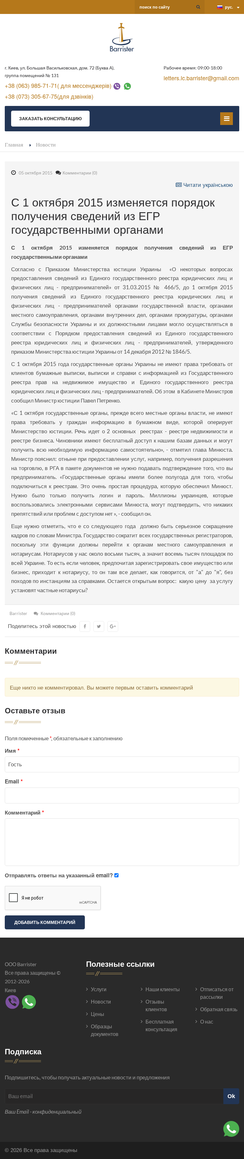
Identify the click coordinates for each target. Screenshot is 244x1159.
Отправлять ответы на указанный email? (59, 875)
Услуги (98, 989)
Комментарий (24, 812)
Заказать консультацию (50, 118)
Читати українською (207, 184)
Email (14, 781)
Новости (46, 144)
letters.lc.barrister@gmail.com (201, 78)
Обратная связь (218, 1009)
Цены (97, 1014)
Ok (231, 1096)
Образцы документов (105, 1030)
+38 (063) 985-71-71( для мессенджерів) (58, 85)
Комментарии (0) (80, 172)
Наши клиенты (163, 989)
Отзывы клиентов (156, 1005)
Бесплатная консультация (161, 1025)
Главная (14, 144)
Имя (12, 750)
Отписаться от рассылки (217, 993)
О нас (206, 1021)
